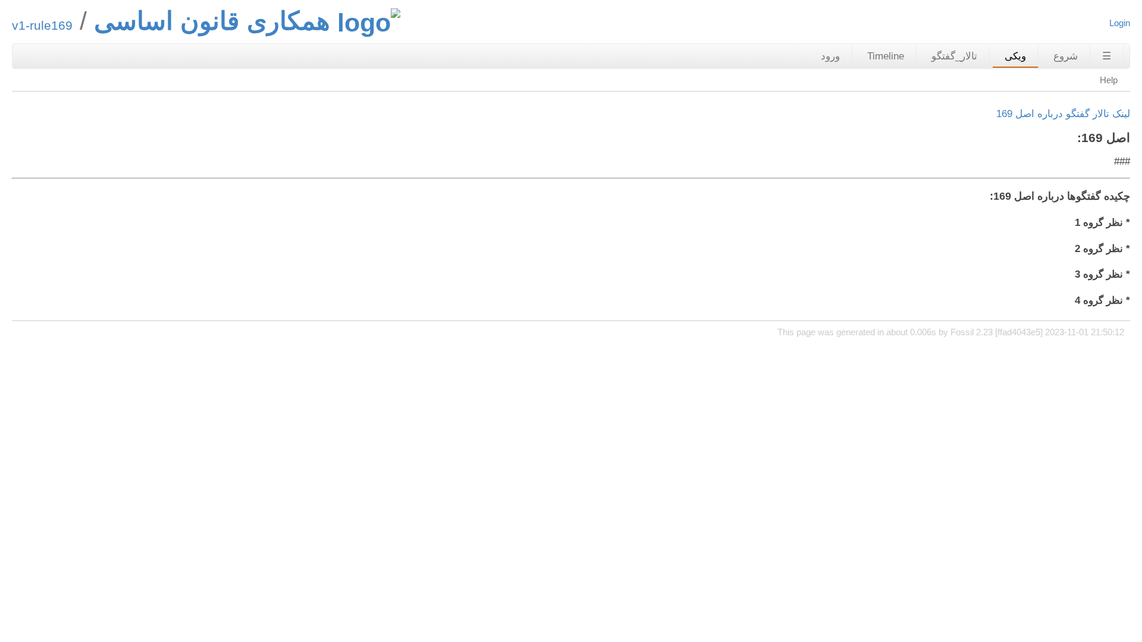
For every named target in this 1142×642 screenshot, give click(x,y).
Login (1119, 23)
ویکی (1015, 56)
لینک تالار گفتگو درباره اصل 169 (1063, 113)
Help (1109, 80)
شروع (1065, 56)
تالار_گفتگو (954, 56)
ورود (830, 56)
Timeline (885, 56)
